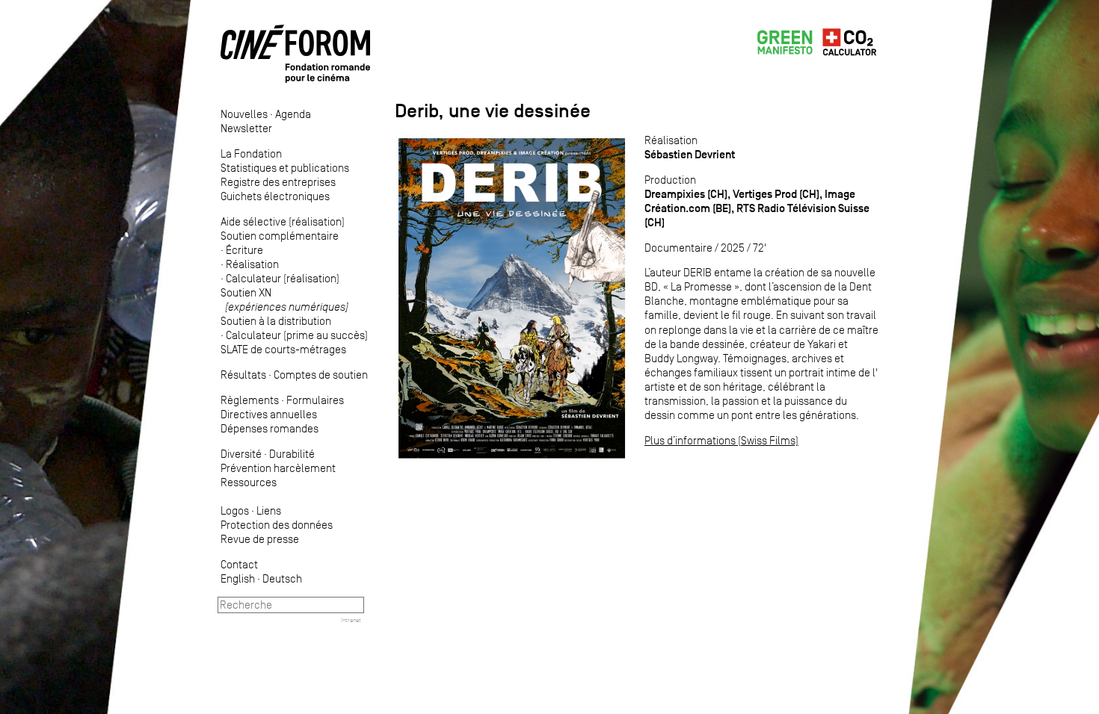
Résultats (243, 374)
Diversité (241, 453)
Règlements (250, 400)
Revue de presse (260, 539)
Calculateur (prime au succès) (297, 335)
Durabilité (292, 453)
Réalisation (252, 264)
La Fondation (251, 153)
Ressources (249, 482)
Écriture (244, 249)
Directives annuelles (269, 414)
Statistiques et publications (285, 167)
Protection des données (277, 524)
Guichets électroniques (275, 196)
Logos (235, 510)
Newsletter (246, 128)
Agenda (293, 114)
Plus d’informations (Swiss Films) (721, 440)
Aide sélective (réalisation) (283, 221)
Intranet (351, 620)
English (238, 578)
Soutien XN (284, 299)
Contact (239, 564)
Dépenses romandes (269, 428)
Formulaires (315, 400)
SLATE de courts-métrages (283, 349)
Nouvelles (244, 114)
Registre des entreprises (278, 182)
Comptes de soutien (321, 374)
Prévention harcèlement (278, 468)
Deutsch (282, 578)
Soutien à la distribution (276, 320)
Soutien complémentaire (280, 235)
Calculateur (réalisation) (282, 278)
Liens (268, 510)
